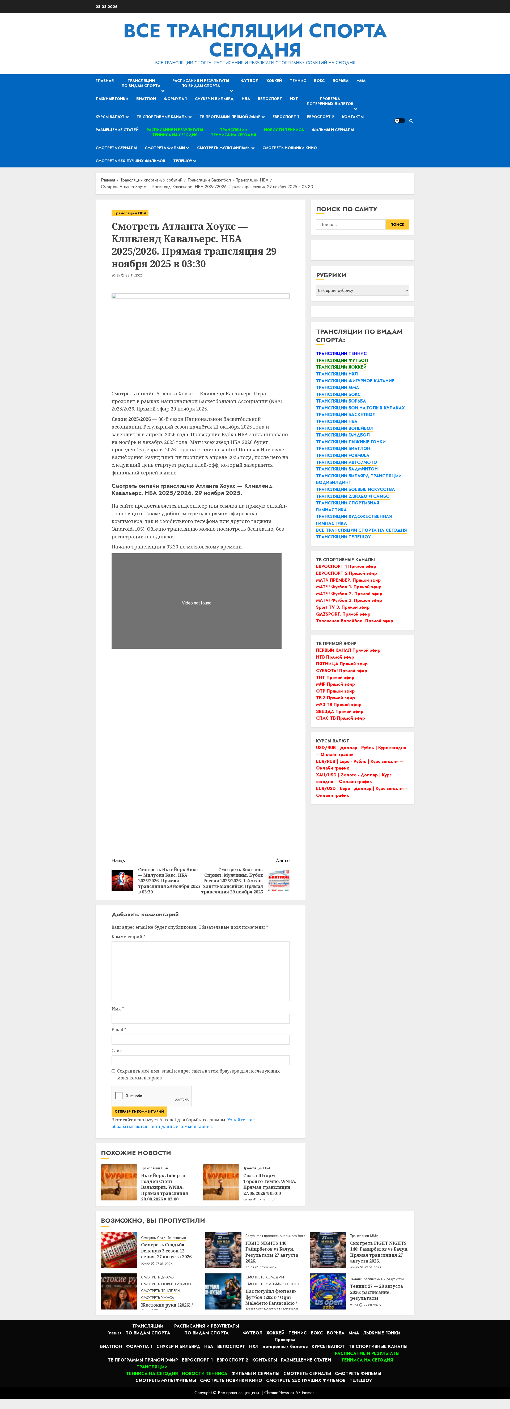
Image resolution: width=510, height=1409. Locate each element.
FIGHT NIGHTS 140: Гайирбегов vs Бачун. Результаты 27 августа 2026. (271, 1252)
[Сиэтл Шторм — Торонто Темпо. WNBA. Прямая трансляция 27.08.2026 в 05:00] (221, 1182)
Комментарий (129, 937)
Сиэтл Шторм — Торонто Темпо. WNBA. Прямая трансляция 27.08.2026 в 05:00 (269, 1184)
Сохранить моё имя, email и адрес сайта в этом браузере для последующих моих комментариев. (198, 1074)
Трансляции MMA (364, 1235)
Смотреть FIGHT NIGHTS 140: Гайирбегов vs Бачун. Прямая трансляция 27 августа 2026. (379, 1252)
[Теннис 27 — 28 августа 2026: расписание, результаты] (328, 1291)
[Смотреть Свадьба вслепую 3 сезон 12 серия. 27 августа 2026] (119, 1250)
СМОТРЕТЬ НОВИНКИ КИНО (166, 1284)
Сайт (117, 1050)
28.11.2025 (134, 276)
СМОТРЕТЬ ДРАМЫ (157, 1277)
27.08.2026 (164, 1264)
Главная (105, 80)
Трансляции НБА (130, 213)
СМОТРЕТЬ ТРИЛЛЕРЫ (160, 1290)
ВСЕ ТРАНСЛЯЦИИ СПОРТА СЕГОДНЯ (255, 40)
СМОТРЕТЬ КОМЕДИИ (264, 1277)
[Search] (411, 121)
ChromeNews (276, 1393)
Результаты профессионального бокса (276, 1235)
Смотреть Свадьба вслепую (163, 1237)
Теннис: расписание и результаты (377, 1279)
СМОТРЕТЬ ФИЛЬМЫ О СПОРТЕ (273, 1284)
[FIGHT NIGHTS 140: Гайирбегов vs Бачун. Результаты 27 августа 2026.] (223, 1250)
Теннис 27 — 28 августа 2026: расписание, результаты (376, 1292)
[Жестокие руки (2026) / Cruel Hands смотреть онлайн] (119, 1291)
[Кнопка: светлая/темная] (399, 120)
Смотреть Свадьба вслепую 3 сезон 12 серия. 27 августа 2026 (166, 1251)
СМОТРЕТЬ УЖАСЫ (158, 1297)
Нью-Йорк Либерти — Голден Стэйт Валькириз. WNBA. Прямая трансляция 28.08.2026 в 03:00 (165, 1187)
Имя (118, 1009)
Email (119, 1029)
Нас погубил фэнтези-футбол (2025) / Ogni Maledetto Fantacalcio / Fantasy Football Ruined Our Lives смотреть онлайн (272, 1306)
